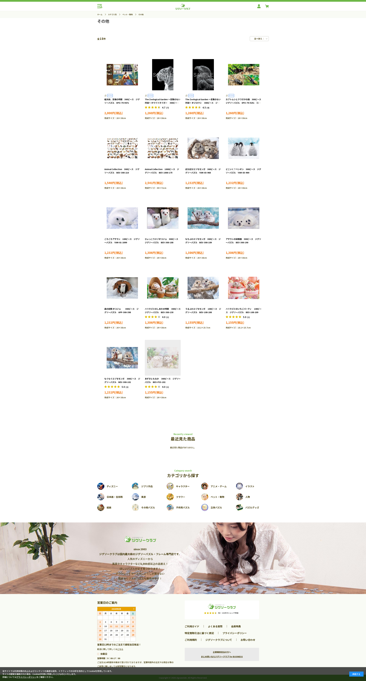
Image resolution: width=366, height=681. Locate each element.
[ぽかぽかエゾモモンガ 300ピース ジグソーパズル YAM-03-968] (203, 148)
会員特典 (236, 626)
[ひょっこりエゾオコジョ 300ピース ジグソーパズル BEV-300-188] (162, 218)
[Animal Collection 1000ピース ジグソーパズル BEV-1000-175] (162, 148)
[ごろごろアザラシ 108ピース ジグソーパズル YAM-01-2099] (122, 218)
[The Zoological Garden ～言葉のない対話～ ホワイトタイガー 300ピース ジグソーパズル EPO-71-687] (162, 74)
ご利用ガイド (192, 626)
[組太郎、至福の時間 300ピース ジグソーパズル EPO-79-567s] (122, 74)
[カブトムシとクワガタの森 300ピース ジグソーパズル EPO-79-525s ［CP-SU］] (243, 74)
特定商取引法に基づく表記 (199, 633)
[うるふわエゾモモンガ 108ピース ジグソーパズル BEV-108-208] (203, 288)
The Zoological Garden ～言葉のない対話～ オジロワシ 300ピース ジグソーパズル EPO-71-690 (203, 103)
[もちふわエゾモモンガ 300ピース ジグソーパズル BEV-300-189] (203, 218)
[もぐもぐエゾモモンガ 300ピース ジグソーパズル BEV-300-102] (122, 357)
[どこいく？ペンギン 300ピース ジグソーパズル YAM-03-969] (243, 148)
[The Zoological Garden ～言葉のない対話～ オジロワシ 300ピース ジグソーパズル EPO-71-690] (203, 74)
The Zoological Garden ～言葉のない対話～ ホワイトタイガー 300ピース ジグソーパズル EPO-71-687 (163, 103)
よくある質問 (215, 626)
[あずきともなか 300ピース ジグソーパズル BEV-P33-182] (162, 357)
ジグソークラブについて (218, 640)
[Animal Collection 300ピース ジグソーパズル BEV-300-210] (122, 148)
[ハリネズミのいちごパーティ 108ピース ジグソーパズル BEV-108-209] (243, 288)
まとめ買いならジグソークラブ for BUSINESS (222, 656)
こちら (120, 649)
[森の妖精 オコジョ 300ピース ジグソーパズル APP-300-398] (122, 288)
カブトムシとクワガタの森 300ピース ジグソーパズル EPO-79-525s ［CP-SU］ (244, 103)
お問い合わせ (248, 640)
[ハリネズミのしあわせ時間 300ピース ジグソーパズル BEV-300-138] (162, 288)
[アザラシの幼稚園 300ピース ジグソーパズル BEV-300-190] (243, 218)
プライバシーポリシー (234, 633)
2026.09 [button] (134, 609)
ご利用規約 (191, 640)
